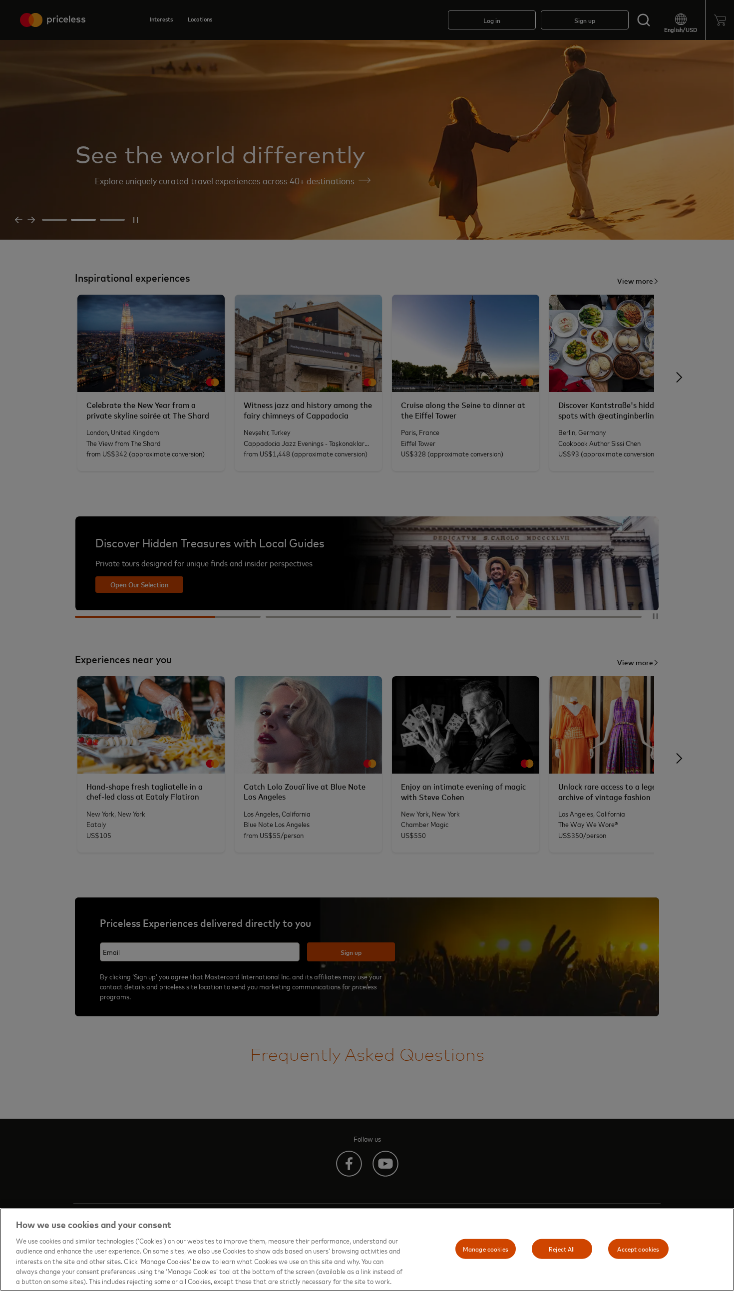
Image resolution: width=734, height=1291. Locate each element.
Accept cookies (638, 1248)
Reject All (562, 1248)
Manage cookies (485, 1248)
